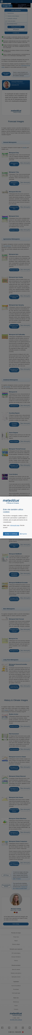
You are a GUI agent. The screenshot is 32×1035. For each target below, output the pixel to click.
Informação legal (14, 525)
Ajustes (24, 534)
